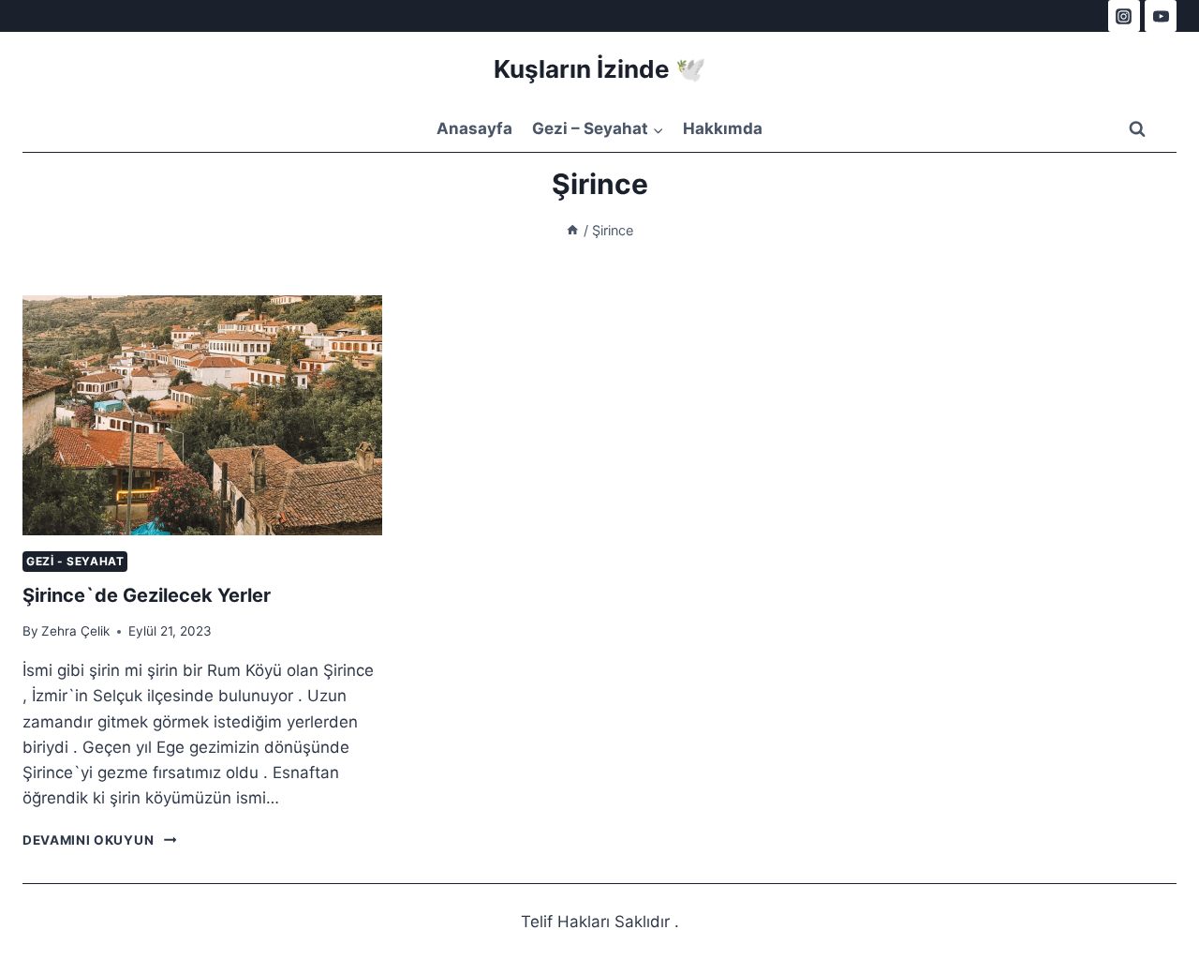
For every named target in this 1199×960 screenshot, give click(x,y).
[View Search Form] (1137, 129)
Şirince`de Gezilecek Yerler (146, 595)
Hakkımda (722, 128)
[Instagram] (1124, 16)
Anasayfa (474, 128)
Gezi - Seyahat (75, 561)
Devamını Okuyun (99, 840)
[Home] (572, 230)
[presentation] (202, 415)
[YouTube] (1161, 16)
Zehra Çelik (75, 630)
